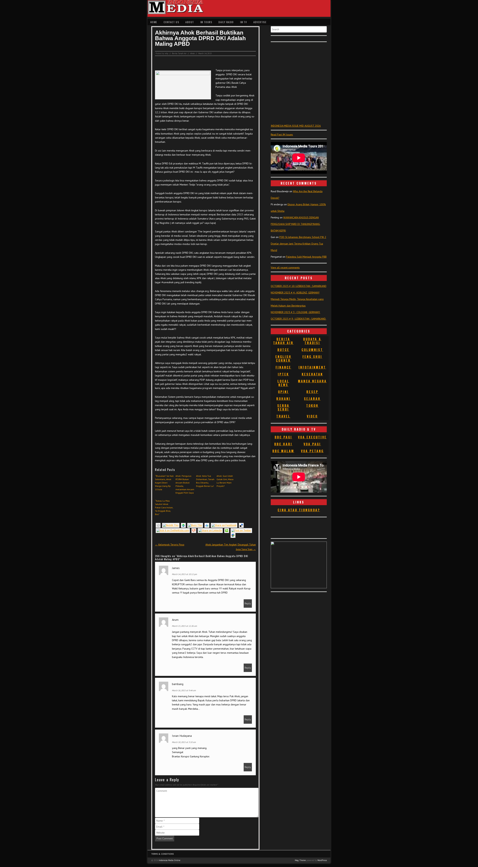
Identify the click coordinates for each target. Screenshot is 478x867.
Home (153, 22)
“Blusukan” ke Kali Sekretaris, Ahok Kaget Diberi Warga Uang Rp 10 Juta (164, 483)
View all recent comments (285, 267)
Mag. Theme (300, 860)
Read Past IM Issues (282, 134)
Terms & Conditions (162, 853)
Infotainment (312, 367)
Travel (283, 416)
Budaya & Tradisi (312, 341)
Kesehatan (312, 374)
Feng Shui (312, 356)
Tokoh (312, 405)
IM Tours (206, 22)
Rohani (283, 398)
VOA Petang (312, 451)
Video (312, 416)
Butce (283, 349)
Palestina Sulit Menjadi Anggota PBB (306, 256)
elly (166, 53)
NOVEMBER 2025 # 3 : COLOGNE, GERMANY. (295, 312)
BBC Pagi (283, 437)
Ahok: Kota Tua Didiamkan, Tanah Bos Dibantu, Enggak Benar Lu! (205, 481)
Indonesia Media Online (169, 860)
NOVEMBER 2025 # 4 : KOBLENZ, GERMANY (295, 292)
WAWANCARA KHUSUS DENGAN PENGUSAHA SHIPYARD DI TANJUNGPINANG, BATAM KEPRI (295, 224)
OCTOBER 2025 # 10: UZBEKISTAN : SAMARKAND (298, 286)
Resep (312, 392)
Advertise (260, 22)
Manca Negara (312, 381)
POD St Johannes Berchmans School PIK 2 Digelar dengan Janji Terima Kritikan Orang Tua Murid (298, 243)
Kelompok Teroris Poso (169, 544)
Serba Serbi (283, 407)
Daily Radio (226, 22)
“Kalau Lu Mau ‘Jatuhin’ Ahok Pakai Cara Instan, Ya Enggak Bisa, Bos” (164, 507)
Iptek (283, 374)
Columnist (312, 349)
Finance (283, 367)
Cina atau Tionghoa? (299, 510)
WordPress (322, 860)
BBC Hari (283, 444)
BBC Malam (283, 451)
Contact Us (171, 22)
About (189, 22)
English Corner (283, 358)
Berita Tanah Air (179, 53)
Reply (248, 603)
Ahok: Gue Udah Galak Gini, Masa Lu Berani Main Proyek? (225, 481)
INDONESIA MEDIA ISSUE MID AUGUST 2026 (296, 125)
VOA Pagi (312, 444)
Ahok (192, 53)
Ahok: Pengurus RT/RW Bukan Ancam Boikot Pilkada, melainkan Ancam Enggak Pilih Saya (185, 484)
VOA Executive (312, 437)
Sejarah (312, 398)
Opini (283, 392)
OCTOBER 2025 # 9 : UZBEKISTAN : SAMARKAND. (298, 318)
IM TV (243, 22)
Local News (283, 383)
